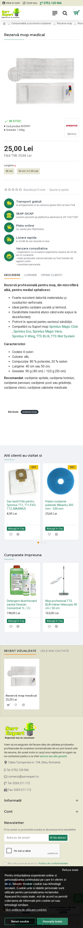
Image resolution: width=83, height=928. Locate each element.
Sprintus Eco (22, 331)
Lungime (9, 165)
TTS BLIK (43, 336)
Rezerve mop (64, 23)
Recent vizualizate (20, 651)
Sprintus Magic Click (63, 327)
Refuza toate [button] (70, 869)
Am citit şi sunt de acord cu (38, 863)
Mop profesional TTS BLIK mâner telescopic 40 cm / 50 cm (61, 604)
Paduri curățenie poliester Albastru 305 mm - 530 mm (59, 505)
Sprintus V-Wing (23, 336)
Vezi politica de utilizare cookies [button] (26, 909)
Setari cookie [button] (20, 921)
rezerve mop (29, 411)
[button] (38, 542)
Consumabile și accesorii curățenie (31, 23)
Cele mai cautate (54, 651)
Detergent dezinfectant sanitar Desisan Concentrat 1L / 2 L (22, 604)
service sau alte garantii (53, 756)
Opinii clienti (51, 275)
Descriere (12, 275)
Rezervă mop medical (21, 695)
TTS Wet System (63, 336)
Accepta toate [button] (52, 921)
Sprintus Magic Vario (47, 331)
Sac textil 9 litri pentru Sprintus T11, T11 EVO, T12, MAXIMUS (21, 505)
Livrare (30, 275)
